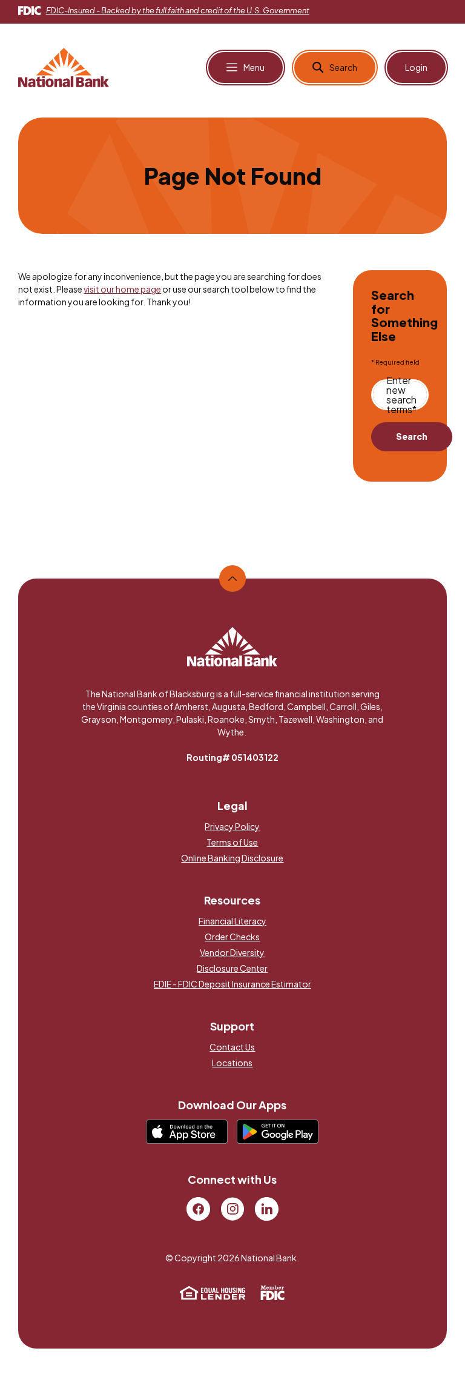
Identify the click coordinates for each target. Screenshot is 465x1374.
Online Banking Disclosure (232, 857)
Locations (232, 1062)
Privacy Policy (232, 826)
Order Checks (232, 936)
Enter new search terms (401, 395)
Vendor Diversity (232, 952)
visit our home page (122, 289)
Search (411, 436)
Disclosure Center (232, 968)
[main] (232, 330)
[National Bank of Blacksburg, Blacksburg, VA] (63, 66)
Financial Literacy (232, 920)
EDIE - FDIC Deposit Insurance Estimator (232, 983)
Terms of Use (232, 842)
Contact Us (232, 1046)
